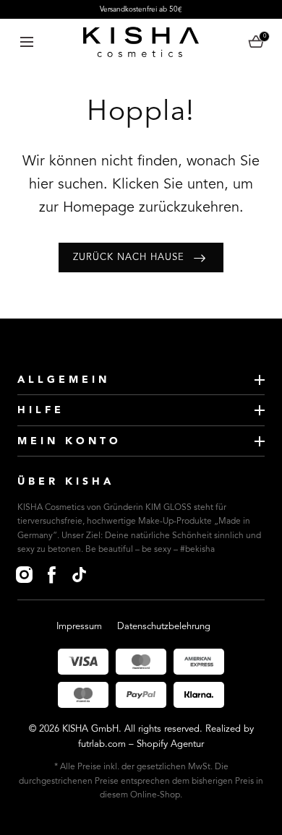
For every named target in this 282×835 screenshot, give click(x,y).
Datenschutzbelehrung (163, 626)
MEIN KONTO (69, 441)
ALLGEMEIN (63, 380)
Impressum (79, 626)
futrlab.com (102, 744)
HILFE (40, 410)
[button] (26, 42)
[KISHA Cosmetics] (141, 42)
